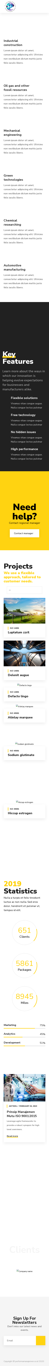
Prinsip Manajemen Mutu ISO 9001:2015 (22, 1114)
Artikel (13, 1106)
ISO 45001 (14, 713)
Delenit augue (18, 675)
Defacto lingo (18, 696)
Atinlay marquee (20, 717)
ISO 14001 (14, 628)
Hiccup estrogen (20, 813)
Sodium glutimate (21, 755)
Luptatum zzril (18, 632)
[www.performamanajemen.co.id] (10, 6)
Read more (12, 1136)
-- (10, 590)
